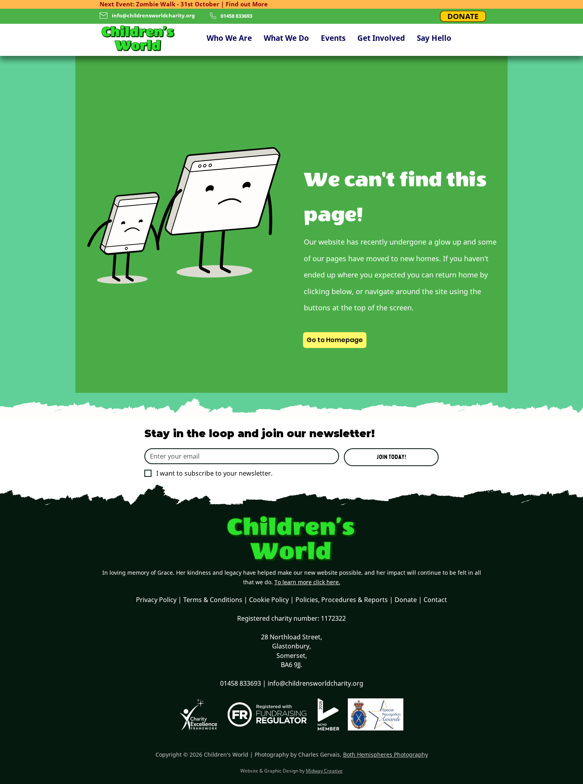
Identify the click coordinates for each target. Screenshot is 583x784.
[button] (229, 38)
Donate (406, 599)
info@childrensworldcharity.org (153, 15)
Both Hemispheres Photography (385, 754)
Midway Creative (324, 770)
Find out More (247, 4)
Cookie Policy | (272, 599)
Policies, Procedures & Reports (341, 599)
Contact (435, 599)
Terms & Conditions (212, 599)
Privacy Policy (156, 599)
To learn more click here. (307, 582)
